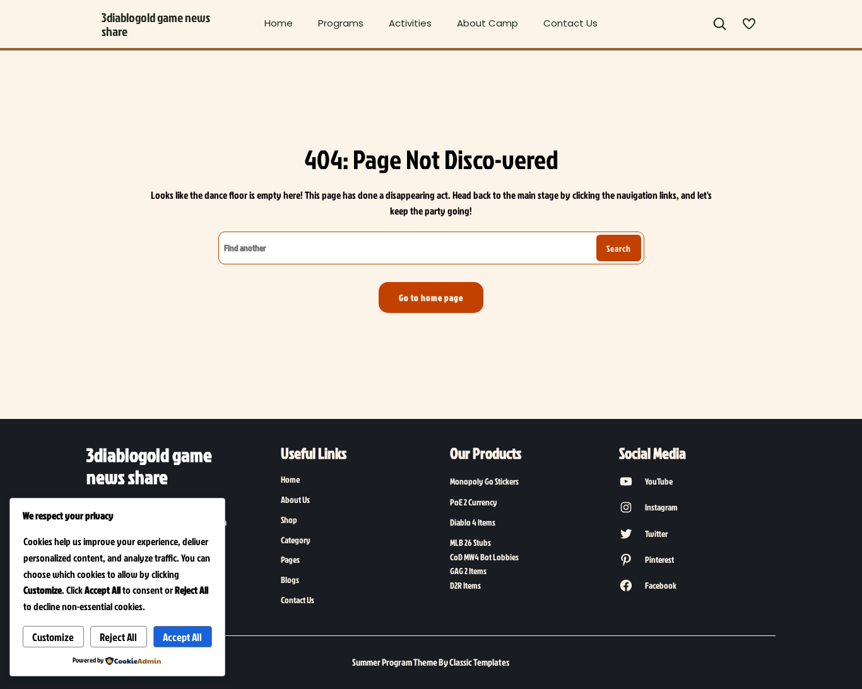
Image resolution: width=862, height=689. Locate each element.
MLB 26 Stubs (470, 542)
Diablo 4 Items (472, 522)
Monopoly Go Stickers (484, 481)
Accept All (182, 637)
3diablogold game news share (156, 24)
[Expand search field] (719, 24)
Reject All (118, 637)
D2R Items (465, 585)
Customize (53, 637)
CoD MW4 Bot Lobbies (484, 557)
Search (618, 248)
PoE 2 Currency (473, 502)
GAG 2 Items (468, 571)
